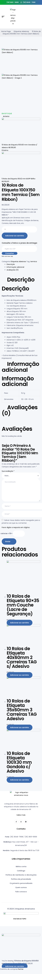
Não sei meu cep (7, 256)
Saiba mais (21, 815)
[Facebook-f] (16, 822)
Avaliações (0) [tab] (20, 410)
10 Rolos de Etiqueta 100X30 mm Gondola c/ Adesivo (19, 762)
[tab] (23, 264)
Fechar (20, 969)
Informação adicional (15, 267)
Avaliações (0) (13, 270)
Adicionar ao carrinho (14, 236)
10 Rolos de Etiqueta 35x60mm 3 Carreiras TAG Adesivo (22, 710)
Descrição (11, 264)
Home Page (6, 31)
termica (33, 261)
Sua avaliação (8, 471)
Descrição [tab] (21, 280)
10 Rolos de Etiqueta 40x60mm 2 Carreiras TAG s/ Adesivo (22, 657)
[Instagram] (21, 822)
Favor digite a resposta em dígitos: (16, 527)
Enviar (7, 541)
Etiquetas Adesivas (21, 31)
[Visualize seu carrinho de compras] (39, 16)
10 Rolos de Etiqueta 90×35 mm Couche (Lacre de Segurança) (23, 605)
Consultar (9, 253)
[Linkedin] (26, 822)
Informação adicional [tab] (20, 367)
